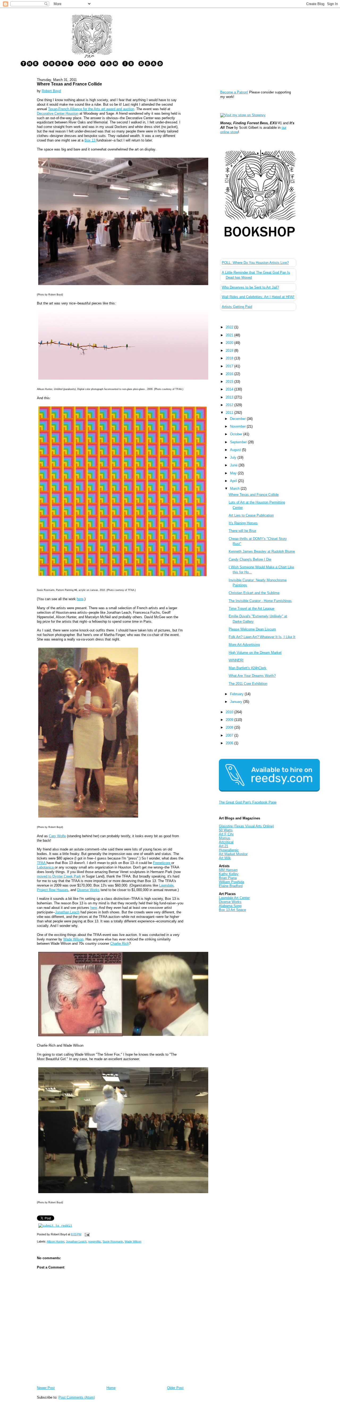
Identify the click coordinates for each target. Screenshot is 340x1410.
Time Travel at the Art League (251, 609)
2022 (230, 327)
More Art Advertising (244, 645)
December (238, 419)
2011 (230, 413)
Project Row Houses (52, 890)
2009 (230, 720)
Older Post (175, 1388)
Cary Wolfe (57, 836)
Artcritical (226, 842)
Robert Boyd (51, 91)
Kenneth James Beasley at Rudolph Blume (262, 551)
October (236, 434)
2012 (230, 405)
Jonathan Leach (67, 912)
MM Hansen (228, 870)
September (239, 442)
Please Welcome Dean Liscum (252, 629)
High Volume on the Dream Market (255, 653)
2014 (230, 389)
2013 (230, 397)
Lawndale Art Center (234, 898)
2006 (230, 743)
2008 (230, 727)
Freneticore (162, 863)
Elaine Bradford (231, 886)
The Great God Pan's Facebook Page (248, 802)
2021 (230, 335)
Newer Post (46, 1388)
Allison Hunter (55, 1241)
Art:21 (223, 846)
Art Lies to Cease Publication (251, 515)
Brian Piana (228, 878)
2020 (230, 343)
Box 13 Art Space (232, 910)
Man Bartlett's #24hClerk (247, 668)
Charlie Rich (119, 943)
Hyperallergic (229, 850)
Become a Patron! (234, 92)
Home (111, 1388)
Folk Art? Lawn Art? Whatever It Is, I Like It (262, 637)
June (234, 465)
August (236, 450)
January (236, 702)
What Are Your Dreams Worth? (252, 676)
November (238, 426)
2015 (230, 382)
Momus (224, 838)
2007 (230, 735)
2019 (230, 351)
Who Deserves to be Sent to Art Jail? (250, 287)
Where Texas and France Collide (69, 83)
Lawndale (166, 885)
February (237, 694)
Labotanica (46, 867)
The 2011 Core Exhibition (248, 684)
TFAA (41, 863)
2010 (230, 712)
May (234, 473)
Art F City (226, 834)
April (234, 481)
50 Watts (226, 830)
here (80, 599)
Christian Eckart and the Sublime (254, 593)
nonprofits (94, 1241)
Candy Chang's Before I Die (250, 559)
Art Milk (225, 858)
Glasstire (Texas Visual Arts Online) (246, 826)
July (233, 457)
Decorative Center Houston (57, 113)
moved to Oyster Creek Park (59, 876)
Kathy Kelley (229, 874)
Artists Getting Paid (237, 307)
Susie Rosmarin (113, 1241)
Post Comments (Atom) (76, 1397)
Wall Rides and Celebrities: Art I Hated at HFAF (258, 297)
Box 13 (90, 140)
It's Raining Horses (243, 523)
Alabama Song (230, 906)
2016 (230, 374)
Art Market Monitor (233, 854)
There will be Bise (242, 531)
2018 (230, 358)
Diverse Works (88, 890)
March (235, 489)
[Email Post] (86, 1234)
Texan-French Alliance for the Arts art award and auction (91, 109)
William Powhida (231, 882)
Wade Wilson (73, 939)
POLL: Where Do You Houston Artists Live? (255, 263)
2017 (230, 366)
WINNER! (236, 660)
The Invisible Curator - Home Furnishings (260, 601)
